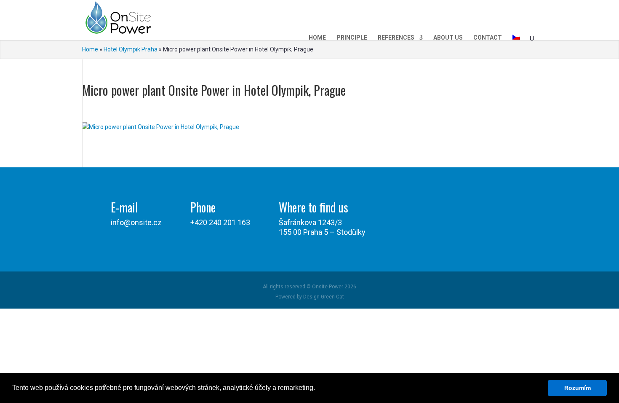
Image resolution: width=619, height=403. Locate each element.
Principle (351, 37)
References (396, 37)
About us (448, 37)
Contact (487, 37)
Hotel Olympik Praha (130, 49)
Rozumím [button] (577, 387)
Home (317, 37)
